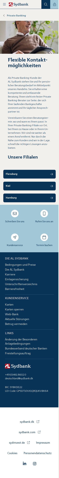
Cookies (12, 453)
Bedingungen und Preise (20, 265)
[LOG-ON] (54, 4)
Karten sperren (14, 309)
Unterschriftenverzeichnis (21, 284)
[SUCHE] (45, 4)
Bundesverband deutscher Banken (26, 348)
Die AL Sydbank (14, 270)
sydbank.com (27, 432)
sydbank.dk (27, 422)
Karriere (10, 275)
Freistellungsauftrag (18, 353)
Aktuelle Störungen (17, 319)
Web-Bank (11, 314)
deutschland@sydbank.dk (19, 378)
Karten (9, 305)
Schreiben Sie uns (14, 221)
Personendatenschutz (38, 453)
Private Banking (16, 16)
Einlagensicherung (16, 279)
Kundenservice (15, 245)
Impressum (43, 443)
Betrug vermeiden (16, 324)
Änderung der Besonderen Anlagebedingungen (21, 341)
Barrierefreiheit (14, 289)
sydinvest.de (17, 443)
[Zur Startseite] (18, 4)
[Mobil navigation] (4, 4)
